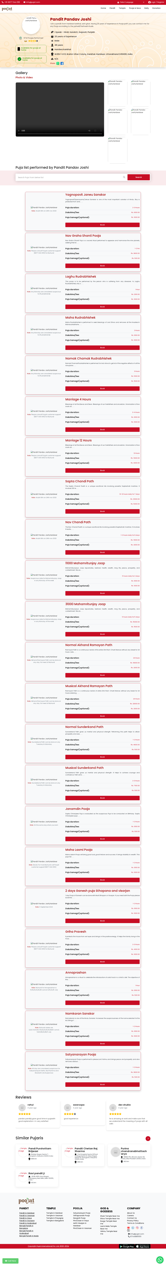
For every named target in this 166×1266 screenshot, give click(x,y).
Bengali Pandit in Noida (29, 1236)
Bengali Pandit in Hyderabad (26, 1232)
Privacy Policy (133, 1220)
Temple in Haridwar (54, 1213)
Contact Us (132, 1218)
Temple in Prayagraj (54, 1218)
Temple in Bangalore (55, 1220)
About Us (131, 1213)
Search (138, 177)
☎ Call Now (10, 1260)
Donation (156, 8)
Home (103, 8)
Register (160, 2)
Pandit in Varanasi (27, 1215)
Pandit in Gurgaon (27, 1220)
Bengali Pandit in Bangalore (26, 1226)
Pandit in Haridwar (27, 1213)
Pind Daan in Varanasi (82, 1228)
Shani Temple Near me (110, 1216)
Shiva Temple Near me (110, 1218)
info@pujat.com (33, 2)
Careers (130, 1215)
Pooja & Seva (135, 8)
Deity (146, 8)
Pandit (112, 8)
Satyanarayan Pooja (81, 1213)
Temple (122, 8)
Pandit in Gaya (25, 1218)
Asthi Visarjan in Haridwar (79, 1224)
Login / (154, 2)
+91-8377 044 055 (12, 2)
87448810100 (135, 1236)
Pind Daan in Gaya (81, 1220)
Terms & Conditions (135, 1223)
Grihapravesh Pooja (81, 1215)
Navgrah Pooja (79, 1218)
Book (102, 225)
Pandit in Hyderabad (27, 1223)
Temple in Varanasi (54, 1215)
